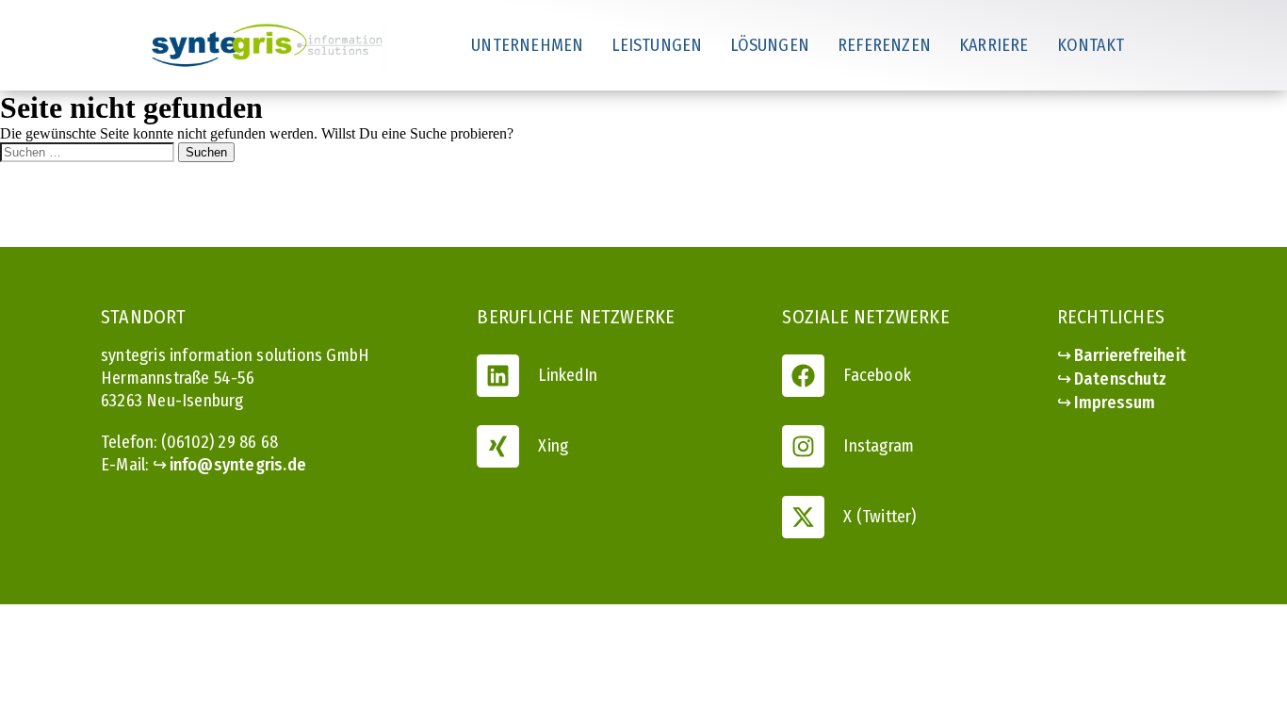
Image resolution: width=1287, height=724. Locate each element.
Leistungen (656, 45)
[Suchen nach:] (89, 151)
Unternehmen (527, 45)
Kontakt (1090, 45)
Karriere (994, 45)
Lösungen (769, 45)
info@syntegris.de (238, 464)
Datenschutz (1120, 379)
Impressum (1115, 402)
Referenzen (884, 45)
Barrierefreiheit (1130, 355)
